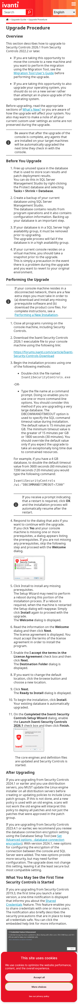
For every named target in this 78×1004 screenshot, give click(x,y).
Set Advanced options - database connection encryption (35, 840)
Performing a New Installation (36, 315)
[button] (29, 12)
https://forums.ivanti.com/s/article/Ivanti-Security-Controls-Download (43, 354)
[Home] (7, 19)
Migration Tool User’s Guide (34, 73)
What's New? (32, 109)
